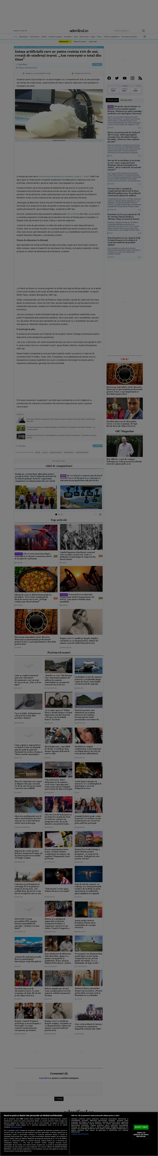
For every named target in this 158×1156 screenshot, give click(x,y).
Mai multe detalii (16, 1127)
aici (20, 1143)
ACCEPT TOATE (141, 1127)
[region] (79, 1134)
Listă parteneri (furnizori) (79, 1134)
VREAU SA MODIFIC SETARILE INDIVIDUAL (141, 1134)
